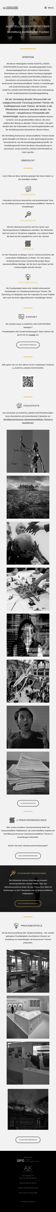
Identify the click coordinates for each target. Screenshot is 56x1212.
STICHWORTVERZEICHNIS (31, 873)
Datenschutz (24, 1201)
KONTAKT (31, 317)
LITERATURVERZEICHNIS (31, 820)
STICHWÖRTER (28, 220)
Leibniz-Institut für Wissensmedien (28, 1193)
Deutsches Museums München (28, 1183)
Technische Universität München (28, 1178)
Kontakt (32, 335)
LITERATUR (28, 249)
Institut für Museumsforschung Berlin (28, 1188)
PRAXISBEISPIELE (28, 282)
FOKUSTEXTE (28, 194)
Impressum (32, 1201)
